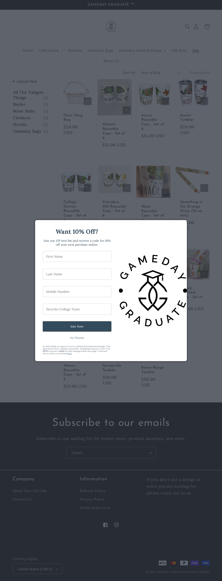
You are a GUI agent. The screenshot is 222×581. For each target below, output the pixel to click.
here (70, 353)
